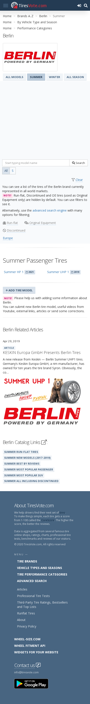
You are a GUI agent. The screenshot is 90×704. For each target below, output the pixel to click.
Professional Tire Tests (33, 596)
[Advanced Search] (85, 5)
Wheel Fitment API (29, 646)
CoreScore (47, 520)
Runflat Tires (26, 613)
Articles (22, 589)
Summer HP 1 (14, 272)
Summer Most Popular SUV (23, 475)
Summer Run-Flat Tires (21, 452)
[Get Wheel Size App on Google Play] (34, 683)
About (21, 620)
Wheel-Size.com (27, 639)
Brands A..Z (25, 16)
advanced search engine (50, 210)
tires (62, 512)
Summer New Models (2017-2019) (27, 457)
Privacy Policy (26, 626)
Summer (36, 77)
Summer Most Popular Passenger (28, 469)
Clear (79, 180)
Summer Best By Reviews (21, 463)
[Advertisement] (45, 121)
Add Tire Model (20, 290)
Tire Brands (27, 561)
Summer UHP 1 (58, 272)
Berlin (43, 16)
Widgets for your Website (36, 652)
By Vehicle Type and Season (37, 22)
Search (80, 163)
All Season (75, 77)
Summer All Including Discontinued (31, 481)
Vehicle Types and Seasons (39, 568)
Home (7, 16)
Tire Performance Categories (42, 574)
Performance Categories (34, 28)
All (6, 170)
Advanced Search (32, 581)
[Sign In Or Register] (79, 5)
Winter (54, 77)
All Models (14, 77)
